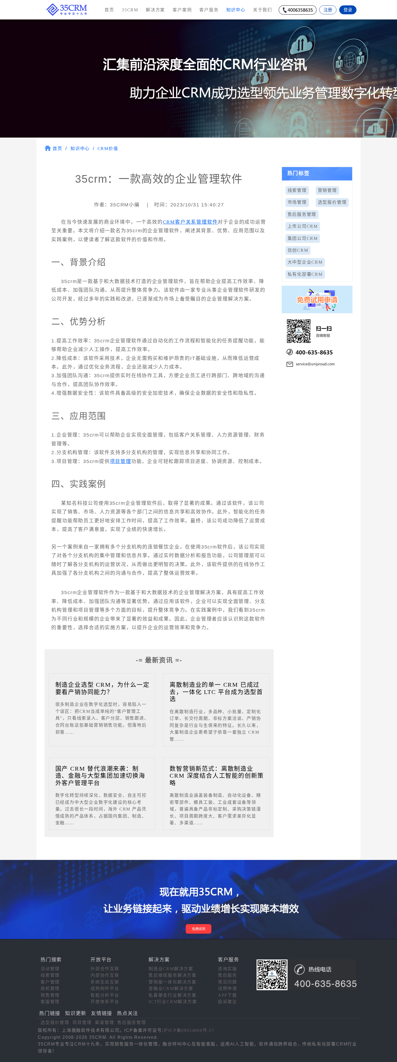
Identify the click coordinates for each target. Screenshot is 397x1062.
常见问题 (227, 982)
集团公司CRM (303, 238)
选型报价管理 (332, 202)
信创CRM (298, 250)
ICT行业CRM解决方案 (173, 1001)
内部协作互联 (104, 975)
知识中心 (80, 148)
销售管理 (50, 995)
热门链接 (49, 1013)
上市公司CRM (303, 226)
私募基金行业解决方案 (173, 995)
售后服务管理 (302, 214)
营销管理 (327, 190)
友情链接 (101, 1013)
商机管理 (50, 988)
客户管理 (50, 982)
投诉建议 (227, 1001)
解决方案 (155, 10)
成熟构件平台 (104, 988)
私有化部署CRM (305, 274)
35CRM (130, 10)
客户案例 (182, 10)
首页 (109, 10)
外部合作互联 (104, 968)
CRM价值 (107, 148)
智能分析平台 (104, 995)
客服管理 (50, 1001)
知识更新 (75, 1013)
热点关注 (127, 1013)
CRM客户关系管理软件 (190, 222)
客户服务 (208, 10)
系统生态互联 (104, 982)
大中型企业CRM (305, 262)
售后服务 (227, 975)
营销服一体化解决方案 (173, 982)
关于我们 (262, 10)
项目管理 (120, 461)
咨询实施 (227, 968)
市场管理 (297, 202)
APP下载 (227, 995)
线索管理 (297, 190)
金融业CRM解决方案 (171, 988)
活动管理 (50, 968)
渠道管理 (104, 1022)
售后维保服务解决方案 (173, 975)
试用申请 (227, 988)
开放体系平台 (104, 1001)
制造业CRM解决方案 (171, 968)
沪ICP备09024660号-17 (188, 1030)
